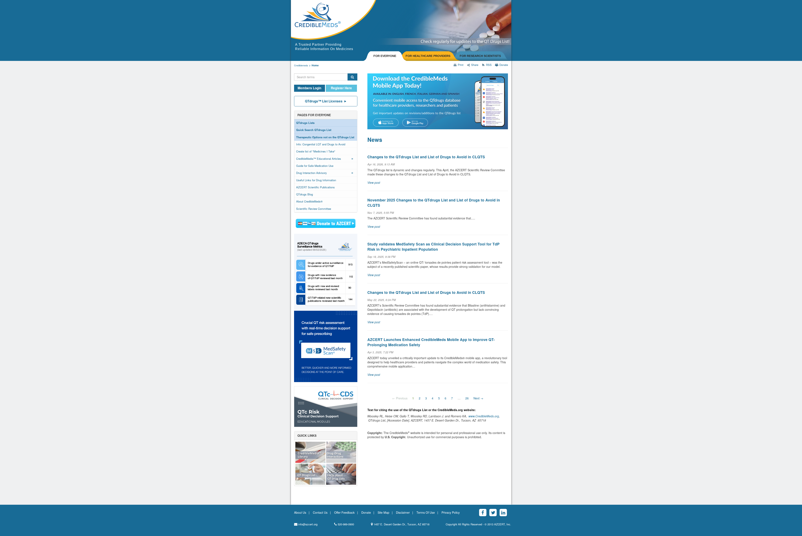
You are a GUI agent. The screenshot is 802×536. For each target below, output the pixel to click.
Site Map (383, 512)
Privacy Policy (451, 512)
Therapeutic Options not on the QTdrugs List (325, 137)
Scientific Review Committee (313, 209)
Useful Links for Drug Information (316, 180)
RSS (489, 65)
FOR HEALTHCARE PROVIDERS (428, 56)
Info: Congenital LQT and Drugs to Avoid (320, 144)
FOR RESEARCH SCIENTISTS (480, 56)
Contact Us (320, 512)
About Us (300, 512)
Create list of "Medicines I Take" (315, 151)
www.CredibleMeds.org (483, 416)
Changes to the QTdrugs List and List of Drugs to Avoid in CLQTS (426, 156)
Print (460, 65)
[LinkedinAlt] (503, 512)
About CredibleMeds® (309, 201)
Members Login (309, 88)
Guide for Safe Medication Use (314, 166)
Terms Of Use (425, 512)
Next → (478, 398)
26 (467, 398)
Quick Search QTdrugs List (313, 130)
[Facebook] (482, 512)
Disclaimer (403, 512)
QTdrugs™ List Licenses (324, 101)
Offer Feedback (344, 512)
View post (373, 182)
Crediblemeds (301, 65)
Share (474, 65)
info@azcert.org (307, 524)
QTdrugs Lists (305, 123)
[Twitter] (493, 512)
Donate (503, 65)
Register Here (341, 88)
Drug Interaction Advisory (324, 172)
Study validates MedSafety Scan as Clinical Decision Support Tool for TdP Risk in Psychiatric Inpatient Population (433, 246)
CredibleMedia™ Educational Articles (324, 158)
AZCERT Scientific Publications (315, 187)
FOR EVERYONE (384, 56)
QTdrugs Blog (304, 194)
